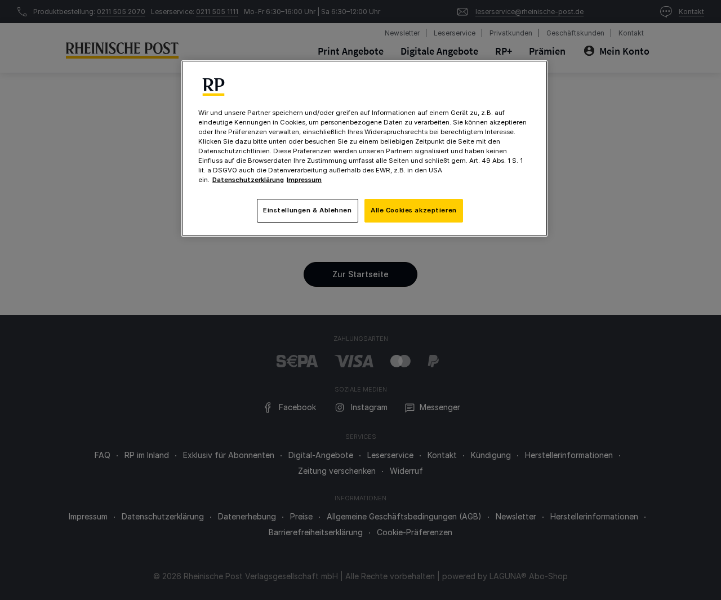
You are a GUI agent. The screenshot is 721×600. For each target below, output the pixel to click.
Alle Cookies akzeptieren (414, 210)
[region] (364, 148)
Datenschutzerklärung (248, 180)
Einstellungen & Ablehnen (307, 210)
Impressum (304, 180)
